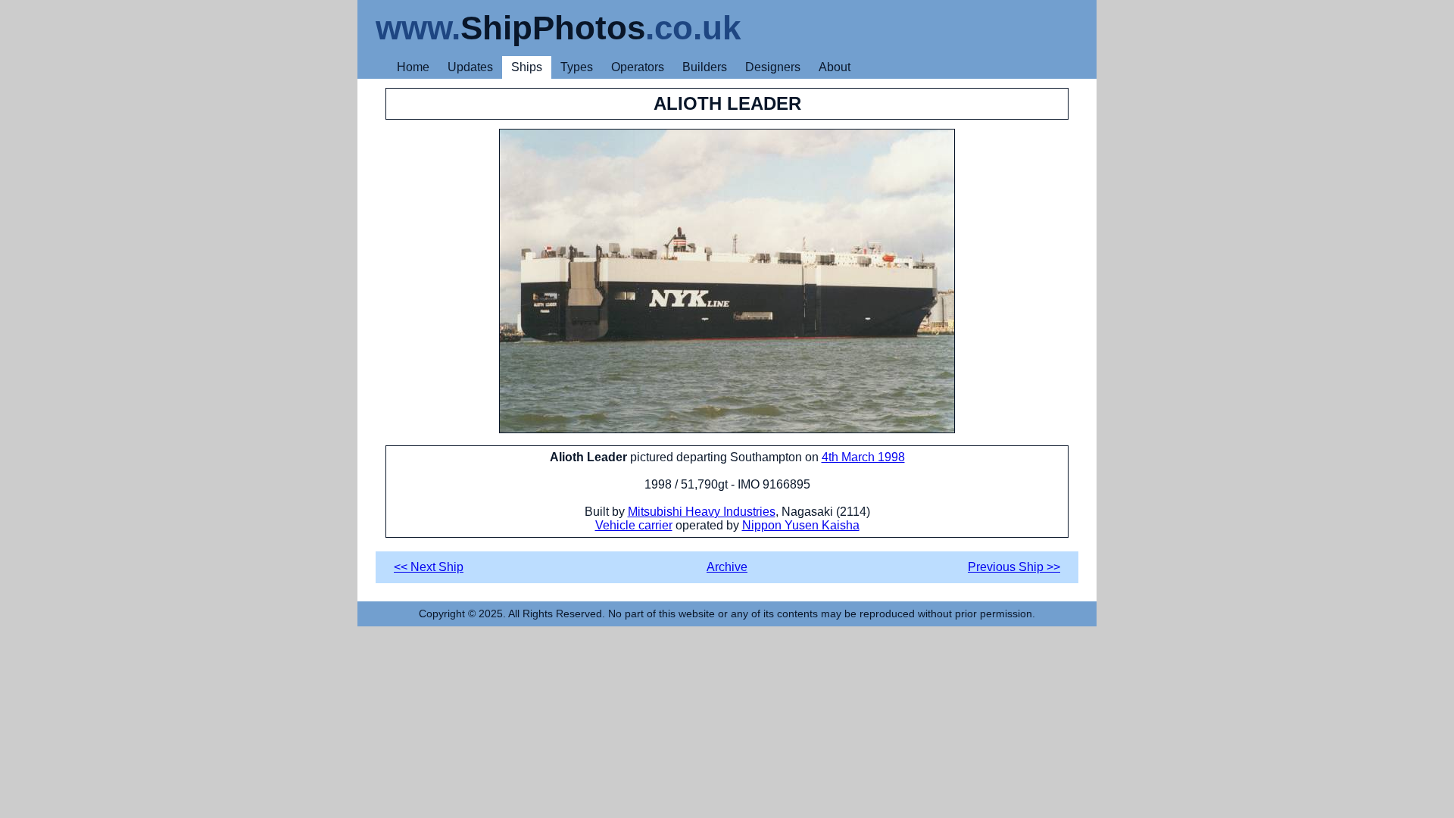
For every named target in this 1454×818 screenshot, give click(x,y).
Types (576, 67)
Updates (470, 67)
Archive (727, 566)
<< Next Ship (428, 566)
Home (413, 67)
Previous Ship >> (1014, 566)
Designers (772, 67)
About (834, 67)
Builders (704, 67)
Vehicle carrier (633, 525)
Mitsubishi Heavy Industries (701, 511)
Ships (526, 67)
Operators (637, 67)
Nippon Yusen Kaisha (801, 525)
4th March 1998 (863, 457)
